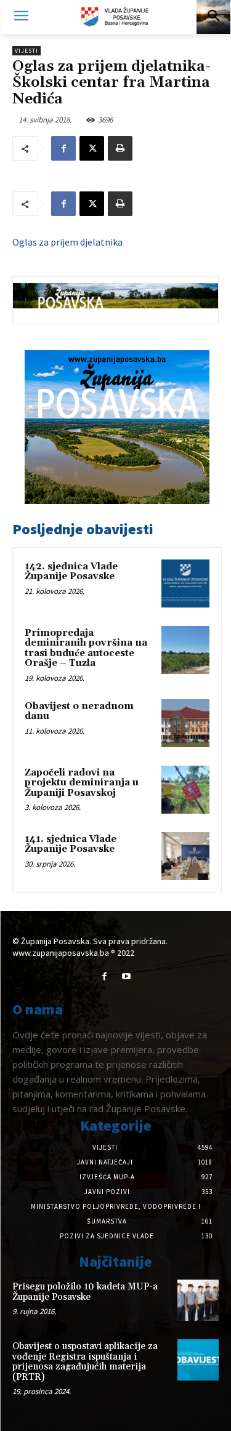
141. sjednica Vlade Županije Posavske (70, 844)
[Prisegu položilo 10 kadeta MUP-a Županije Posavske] (198, 1300)
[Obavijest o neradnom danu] (185, 723)
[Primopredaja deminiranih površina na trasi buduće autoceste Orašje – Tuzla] (185, 650)
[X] (91, 148)
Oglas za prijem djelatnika (67, 242)
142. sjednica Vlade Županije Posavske (71, 572)
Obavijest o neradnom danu (79, 711)
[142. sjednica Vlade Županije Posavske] (185, 583)
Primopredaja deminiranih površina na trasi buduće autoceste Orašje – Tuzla (86, 648)
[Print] (120, 148)
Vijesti (26, 51)
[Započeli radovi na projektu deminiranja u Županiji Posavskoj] (185, 790)
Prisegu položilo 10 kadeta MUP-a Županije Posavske (85, 1292)
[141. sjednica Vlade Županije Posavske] (185, 856)
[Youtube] (126, 976)
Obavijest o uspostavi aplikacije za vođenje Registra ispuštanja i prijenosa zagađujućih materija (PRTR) (85, 1362)
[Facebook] (63, 148)
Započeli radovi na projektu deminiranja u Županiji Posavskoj (82, 783)
